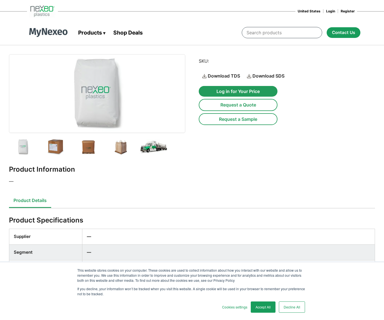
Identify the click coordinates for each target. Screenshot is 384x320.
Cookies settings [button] (234, 307)
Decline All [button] (292, 307)
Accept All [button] (263, 307)
